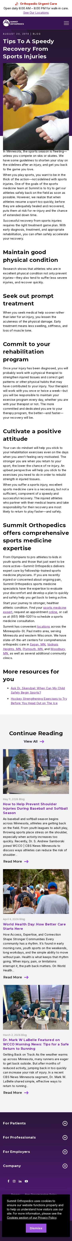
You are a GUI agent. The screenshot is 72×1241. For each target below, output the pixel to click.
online (53, 612)
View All (31, 741)
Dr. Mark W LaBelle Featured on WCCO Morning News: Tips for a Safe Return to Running (36, 1044)
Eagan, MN (38, 644)
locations (43, 626)
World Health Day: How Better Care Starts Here (34, 926)
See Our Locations (36, 13)
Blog (22, 799)
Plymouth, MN (33, 649)
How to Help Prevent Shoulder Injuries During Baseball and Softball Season (35, 808)
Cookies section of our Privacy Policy (31, 1217)
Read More (12, 861)
